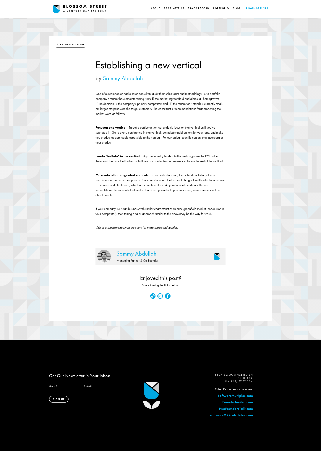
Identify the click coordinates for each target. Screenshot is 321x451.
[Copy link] (152, 296)
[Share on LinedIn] (160, 296)
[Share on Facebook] (168, 296)
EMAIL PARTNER (257, 7)
